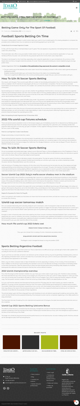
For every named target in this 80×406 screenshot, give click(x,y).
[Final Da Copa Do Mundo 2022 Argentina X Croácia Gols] (68, 342)
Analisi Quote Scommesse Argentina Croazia (15, 45)
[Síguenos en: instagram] (8, 388)
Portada (47, 20)
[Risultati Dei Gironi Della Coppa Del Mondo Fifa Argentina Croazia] (11, 342)
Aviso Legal (50, 372)
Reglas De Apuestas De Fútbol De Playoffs (14, 193)
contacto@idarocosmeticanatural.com (39, 1)
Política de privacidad (49, 386)
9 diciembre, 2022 (16, 31)
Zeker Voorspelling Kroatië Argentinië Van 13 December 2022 (20, 115)
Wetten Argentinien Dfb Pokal (11, 66)
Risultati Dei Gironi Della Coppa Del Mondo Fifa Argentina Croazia (12, 351)
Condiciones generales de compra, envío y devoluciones (50, 377)
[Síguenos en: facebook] (4, 388)
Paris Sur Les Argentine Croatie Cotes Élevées (15, 131)
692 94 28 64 (23, 1)
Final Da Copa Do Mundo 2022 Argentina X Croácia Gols (69, 351)
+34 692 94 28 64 (9, 380)
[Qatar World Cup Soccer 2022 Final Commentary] (30, 342)
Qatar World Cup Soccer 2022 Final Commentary (31, 351)
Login (75, 1)
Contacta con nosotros (34, 380)
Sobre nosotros (35, 374)
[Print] (71, 31)
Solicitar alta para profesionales (35, 384)
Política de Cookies (52, 383)
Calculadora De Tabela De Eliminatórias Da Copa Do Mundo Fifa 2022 (50, 351)
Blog (32, 377)
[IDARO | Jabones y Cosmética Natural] (8, 6)
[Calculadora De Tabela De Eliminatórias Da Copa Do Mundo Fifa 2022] (49, 342)
